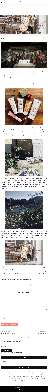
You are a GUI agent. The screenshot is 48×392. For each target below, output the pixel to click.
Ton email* (3, 343)
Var (12, 380)
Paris (28, 376)
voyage (31, 380)
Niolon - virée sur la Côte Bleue (42, 333)
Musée (10, 376)
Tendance (37, 378)
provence (12, 378)
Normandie (19, 376)
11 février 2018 (24, 12)
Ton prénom (3, 346)
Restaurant (24, 378)
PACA (24, 376)
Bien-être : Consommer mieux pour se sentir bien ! (8, 333)
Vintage (22, 380)
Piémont (33, 376)
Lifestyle (24, 7)
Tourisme (43, 378)
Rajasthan (18, 378)
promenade (5, 378)
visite (27, 380)
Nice (14, 376)
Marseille (5, 376)
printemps (43, 376)
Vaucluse (17, 380)
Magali (3, 38)
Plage (37, 376)
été (35, 380)
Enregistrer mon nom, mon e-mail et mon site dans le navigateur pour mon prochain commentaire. (20, 321)
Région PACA (30, 378)
